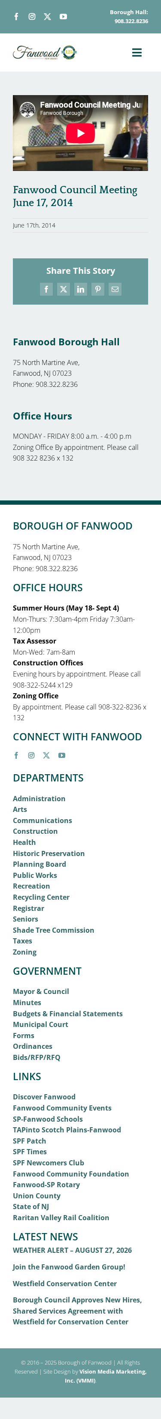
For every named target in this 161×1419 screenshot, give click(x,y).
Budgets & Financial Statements (68, 1013)
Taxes (22, 941)
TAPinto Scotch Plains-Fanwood (67, 1130)
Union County (37, 1195)
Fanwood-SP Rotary (46, 1184)
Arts (20, 809)
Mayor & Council (41, 991)
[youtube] (63, 16)
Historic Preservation (49, 853)
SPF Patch (29, 1141)
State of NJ (31, 1206)
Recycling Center (41, 897)
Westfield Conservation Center (65, 1283)
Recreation (31, 886)
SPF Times (30, 1151)
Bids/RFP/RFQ (37, 1057)
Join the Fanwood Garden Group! (69, 1267)
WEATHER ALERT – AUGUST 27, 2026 (72, 1250)
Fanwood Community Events (62, 1108)
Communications (42, 820)
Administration (39, 798)
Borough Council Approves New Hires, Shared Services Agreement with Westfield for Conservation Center (77, 1310)
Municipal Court (40, 1024)
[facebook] (16, 16)
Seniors (25, 919)
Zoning (24, 952)
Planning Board (39, 864)
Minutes (27, 1002)
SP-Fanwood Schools (48, 1119)
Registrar (28, 908)
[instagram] (32, 16)
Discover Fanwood (44, 1097)
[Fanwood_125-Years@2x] (45, 49)
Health (24, 842)
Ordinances (32, 1046)
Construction (35, 831)
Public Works (35, 875)
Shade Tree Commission (53, 930)
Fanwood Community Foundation (71, 1174)
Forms (23, 1035)
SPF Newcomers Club (48, 1163)
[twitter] (47, 16)
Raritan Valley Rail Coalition (61, 1217)
